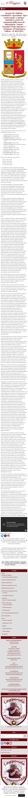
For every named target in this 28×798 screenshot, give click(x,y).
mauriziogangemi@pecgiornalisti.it (14, 666)
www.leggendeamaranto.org (14, 655)
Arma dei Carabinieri (14, 538)
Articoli (22, 538)
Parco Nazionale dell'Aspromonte (10, 613)
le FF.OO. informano (20, 540)
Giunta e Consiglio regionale (9, 600)
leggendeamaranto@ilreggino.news (14, 672)
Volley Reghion (6, 631)
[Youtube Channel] (10, 743)
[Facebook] (2, 535)
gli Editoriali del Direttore (8, 588)
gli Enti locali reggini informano (9, 591)
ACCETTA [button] (21, 795)
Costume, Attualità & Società (9, 579)
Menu (4, 9)
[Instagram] (8, 535)
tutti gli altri (4, 634)
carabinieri (14, 542)
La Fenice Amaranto (7, 620)
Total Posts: (4, 752)
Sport (3, 618)
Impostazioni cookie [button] (10, 795)
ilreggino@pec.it (14, 664)
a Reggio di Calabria (6, 575)
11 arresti (8, 542)
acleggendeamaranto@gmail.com (14, 674)
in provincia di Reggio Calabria (10, 577)
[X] (5, 535)
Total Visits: (4, 750)
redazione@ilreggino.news (14, 685)
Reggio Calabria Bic (7, 628)
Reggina (4, 625)
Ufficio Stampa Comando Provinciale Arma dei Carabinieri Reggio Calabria (14, 35)
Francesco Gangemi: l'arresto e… (10, 585)
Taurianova (17, 543)
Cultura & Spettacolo (7, 582)
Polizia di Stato (6, 610)
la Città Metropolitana (7, 595)
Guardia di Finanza (7, 607)
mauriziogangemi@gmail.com (14, 681)
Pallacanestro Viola (7, 623)
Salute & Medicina (6, 615)
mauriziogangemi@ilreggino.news (14, 679)
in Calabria (4, 598)
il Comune (4, 592)
